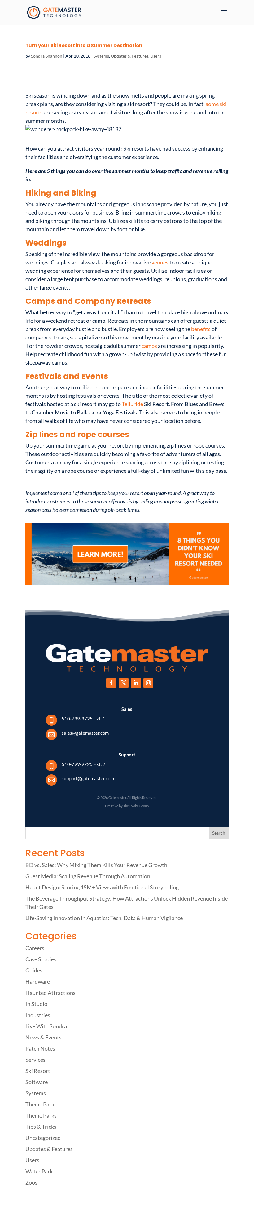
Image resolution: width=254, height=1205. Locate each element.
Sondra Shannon (46, 56)
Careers (34, 948)
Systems (101, 56)
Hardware (37, 981)
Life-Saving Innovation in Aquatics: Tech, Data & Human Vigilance (104, 918)
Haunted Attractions (50, 992)
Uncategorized (43, 1137)
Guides (33, 970)
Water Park (39, 1171)
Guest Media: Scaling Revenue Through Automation (87, 876)
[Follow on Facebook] (111, 683)
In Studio (36, 1003)
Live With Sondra (46, 1026)
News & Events (43, 1037)
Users (155, 56)
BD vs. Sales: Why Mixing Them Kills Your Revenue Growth (96, 865)
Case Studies (40, 959)
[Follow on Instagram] (148, 683)
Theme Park (39, 1104)
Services (35, 1059)
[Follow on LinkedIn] (136, 683)
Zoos (31, 1182)
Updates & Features (129, 56)
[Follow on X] (124, 683)
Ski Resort (37, 1070)
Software (36, 1082)
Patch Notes (40, 1048)
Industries (37, 1015)
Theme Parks (41, 1115)
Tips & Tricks (40, 1126)
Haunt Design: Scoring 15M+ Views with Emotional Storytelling (102, 887)
